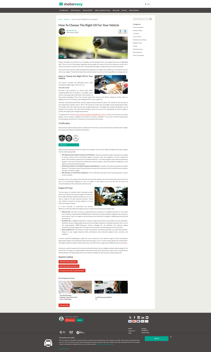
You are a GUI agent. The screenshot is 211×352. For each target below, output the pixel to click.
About (130, 328)
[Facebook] (134, 317)
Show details (63, 348)
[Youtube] (147, 317)
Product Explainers (138, 27)
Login (148, 4)
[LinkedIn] (143, 317)
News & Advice (134, 10)
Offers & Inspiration (138, 55)
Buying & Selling (137, 30)
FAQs (130, 333)
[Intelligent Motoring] (71, 332)
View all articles (64, 305)
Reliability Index (137, 43)
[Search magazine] (150, 19)
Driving (135, 46)
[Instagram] (138, 317)
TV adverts (136, 33)
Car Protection (137, 36)
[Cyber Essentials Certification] (80, 332)
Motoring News (137, 52)
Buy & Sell (116, 10)
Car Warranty (63, 10)
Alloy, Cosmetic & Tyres (102, 10)
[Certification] (69, 138)
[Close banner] (170, 336)
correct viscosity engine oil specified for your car (90, 114)
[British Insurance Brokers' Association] (63, 332)
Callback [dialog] (79, 320)
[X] (130, 317)
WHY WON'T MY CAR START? (68, 261)
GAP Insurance (75, 10)
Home (60, 19)
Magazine (67, 19)
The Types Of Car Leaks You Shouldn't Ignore (72, 270)
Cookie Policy (145, 332)
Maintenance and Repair (140, 40)
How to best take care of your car (69, 266)
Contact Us (131, 331)
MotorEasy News (138, 49)
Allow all (156, 338)
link (126, 243)
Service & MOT (88, 10)
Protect (124, 10)
